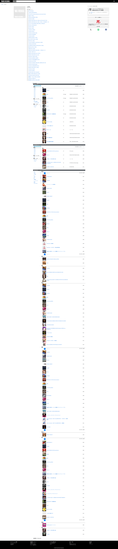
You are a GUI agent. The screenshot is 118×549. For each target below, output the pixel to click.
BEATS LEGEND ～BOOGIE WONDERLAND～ (53, 316)
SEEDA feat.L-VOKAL (31, 40)
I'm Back (48, 534)
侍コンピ (48, 231)
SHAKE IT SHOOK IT (50, 434)
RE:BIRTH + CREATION (50, 166)
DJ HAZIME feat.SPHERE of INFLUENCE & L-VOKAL (36, 45)
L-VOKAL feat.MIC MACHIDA (32, 12)
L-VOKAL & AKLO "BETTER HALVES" (33, 72)
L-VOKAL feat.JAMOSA (31, 29)
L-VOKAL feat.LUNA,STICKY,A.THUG (33, 75)
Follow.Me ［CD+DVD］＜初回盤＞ (52, 340)
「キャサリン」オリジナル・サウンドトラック (53, 415)
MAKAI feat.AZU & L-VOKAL (32, 47)
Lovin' (48, 106)
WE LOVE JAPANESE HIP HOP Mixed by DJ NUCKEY (54, 344)
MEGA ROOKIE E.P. (49, 442)
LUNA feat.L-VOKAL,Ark (32, 78)
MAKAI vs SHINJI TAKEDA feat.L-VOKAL (34, 73)
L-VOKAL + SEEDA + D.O (31, 51)
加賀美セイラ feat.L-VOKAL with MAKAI (34, 76)
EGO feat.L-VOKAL (31, 26)
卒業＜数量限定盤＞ (50, 137)
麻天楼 (48, 454)
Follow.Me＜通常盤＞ (50, 336)
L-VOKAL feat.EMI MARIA (32, 34)
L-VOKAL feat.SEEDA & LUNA (32, 32)
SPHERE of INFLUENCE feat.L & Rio (33, 54)
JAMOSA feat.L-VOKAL (31, 48)
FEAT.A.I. (48, 192)
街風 (47, 204)
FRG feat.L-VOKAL (31, 28)
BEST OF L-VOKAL (49, 121)
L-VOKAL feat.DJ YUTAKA (32, 61)
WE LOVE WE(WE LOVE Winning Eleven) (53, 450)
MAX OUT (48, 223)
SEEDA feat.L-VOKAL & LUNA (32, 56)
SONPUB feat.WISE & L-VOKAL (32, 37)
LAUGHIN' (48, 485)
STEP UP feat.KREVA (50, 98)
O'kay (47, 371)
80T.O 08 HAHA (49, 395)
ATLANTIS (48, 180)
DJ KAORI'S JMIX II (49, 239)
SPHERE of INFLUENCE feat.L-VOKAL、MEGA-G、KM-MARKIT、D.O (38, 21)
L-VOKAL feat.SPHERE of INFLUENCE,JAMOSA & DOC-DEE (37, 62)
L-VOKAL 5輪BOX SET (50, 125)
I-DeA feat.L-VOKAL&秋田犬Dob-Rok (34, 59)
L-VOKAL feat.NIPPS (31, 36)
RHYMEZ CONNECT (50, 196)
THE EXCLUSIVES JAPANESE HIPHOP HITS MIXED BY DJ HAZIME (56, 320)
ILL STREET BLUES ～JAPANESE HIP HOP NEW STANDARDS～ (54, 163)
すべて (14, 1)
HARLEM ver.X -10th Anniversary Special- (53, 379)
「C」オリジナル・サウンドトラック (52, 493)
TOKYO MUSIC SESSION (50, 324)
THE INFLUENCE (49, 176)
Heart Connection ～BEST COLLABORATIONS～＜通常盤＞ (55, 423)
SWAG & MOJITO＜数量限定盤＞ (51, 113)
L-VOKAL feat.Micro (31, 31)
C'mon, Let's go (49, 332)
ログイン (116, 1)
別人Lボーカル (49, 129)
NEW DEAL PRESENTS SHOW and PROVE (53, 259)
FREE (47, 102)
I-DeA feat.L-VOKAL (31, 18)
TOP (2, 4)
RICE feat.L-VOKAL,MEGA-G (32, 25)
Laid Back (48, 293)
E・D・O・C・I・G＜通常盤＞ (51, 184)
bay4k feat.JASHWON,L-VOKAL (33, 17)
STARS (48, 235)
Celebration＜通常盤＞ (50, 243)
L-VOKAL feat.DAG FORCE (32, 43)
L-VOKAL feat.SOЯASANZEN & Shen (33, 65)
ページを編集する (98, 17)
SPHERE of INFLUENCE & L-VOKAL (33, 67)
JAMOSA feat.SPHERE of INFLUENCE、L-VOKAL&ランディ (37, 50)
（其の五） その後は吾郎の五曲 (51, 158)
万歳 (47, 94)
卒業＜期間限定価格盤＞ (50, 141)
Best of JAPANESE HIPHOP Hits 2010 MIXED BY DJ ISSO (55, 272)
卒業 (47, 133)
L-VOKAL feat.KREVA (31, 70)
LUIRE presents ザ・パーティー (51, 524)
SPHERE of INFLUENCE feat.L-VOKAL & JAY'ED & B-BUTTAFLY (37, 20)
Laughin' (48, 90)
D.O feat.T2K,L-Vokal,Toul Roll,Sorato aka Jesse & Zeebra (37, 14)
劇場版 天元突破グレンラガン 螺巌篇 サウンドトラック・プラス (56, 251)
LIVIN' (47, 117)
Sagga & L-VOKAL (31, 15)
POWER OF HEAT (49, 188)
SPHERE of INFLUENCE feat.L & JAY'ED (34, 53)
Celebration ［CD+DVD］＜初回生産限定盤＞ (53, 247)
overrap (48, 360)
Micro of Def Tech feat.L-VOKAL (33, 39)
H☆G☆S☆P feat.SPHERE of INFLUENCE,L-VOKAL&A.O (36, 23)
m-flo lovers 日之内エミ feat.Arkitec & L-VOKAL (35, 42)
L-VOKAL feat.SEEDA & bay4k (32, 64)
